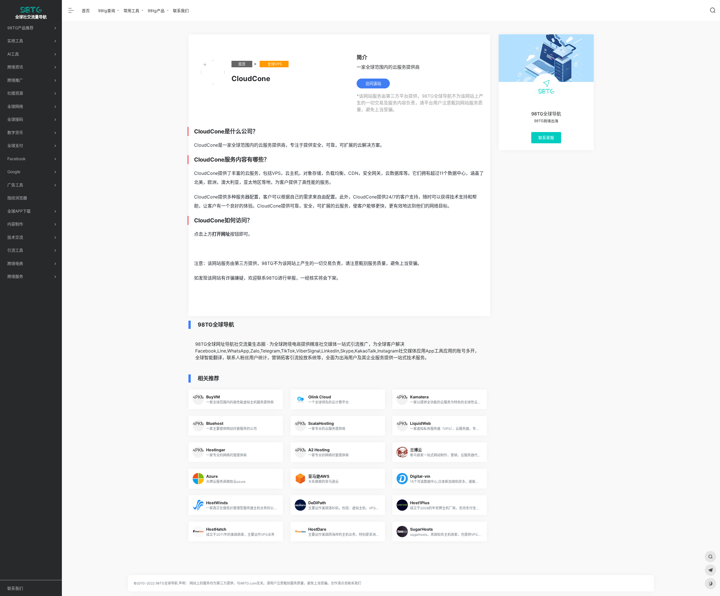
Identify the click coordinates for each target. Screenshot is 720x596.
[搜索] (710, 556)
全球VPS (274, 64)
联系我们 (181, 10)
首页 (86, 10)
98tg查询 (106, 10)
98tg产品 (156, 10)
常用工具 (131, 10)
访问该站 (373, 83)
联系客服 (546, 137)
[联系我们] (710, 570)
